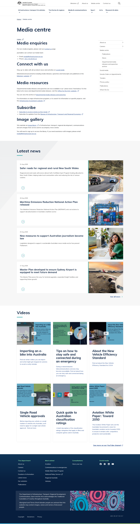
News (104, 58)
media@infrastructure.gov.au (33, 56)
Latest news (22, 478)
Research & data (112, 10)
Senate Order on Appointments (110, 74)
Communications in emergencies (56, 467)
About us (85, 3)
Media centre (95, 3)
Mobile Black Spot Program (54, 471)
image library (32, 125)
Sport (93, 10)
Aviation (48, 464)
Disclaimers (30, 517)
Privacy (39, 517)
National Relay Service (53, 474)
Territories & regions (56, 10)
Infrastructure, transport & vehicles (31, 10)
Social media (104, 70)
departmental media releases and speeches (51, 95)
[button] (119, 3)
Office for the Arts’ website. (67, 91)
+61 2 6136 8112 (30, 59)
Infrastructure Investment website (31, 101)
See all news (115, 297)
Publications (106, 54)
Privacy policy (104, 82)
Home (19, 19)
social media (60, 70)
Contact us (106, 3)
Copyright (21, 517)
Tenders (102, 78)
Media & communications (77, 10)
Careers (102, 46)
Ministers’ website (23, 76)
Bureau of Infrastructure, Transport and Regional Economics (60, 114)
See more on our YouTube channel (107, 445)
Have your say (77, 464)
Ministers (73, 3)
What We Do (104, 90)
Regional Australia (51, 478)
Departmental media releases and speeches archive (110, 64)
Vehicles (48, 481)
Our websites (22, 481)
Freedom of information (26, 474)
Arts (101, 10)
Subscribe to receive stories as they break (33, 112)
